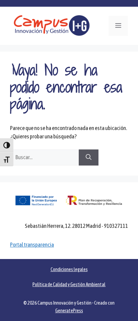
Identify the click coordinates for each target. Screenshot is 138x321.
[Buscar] (88, 157)
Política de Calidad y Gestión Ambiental (69, 284)
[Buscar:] (44, 157)
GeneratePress (69, 310)
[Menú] (118, 26)
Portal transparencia (32, 244)
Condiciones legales (69, 269)
